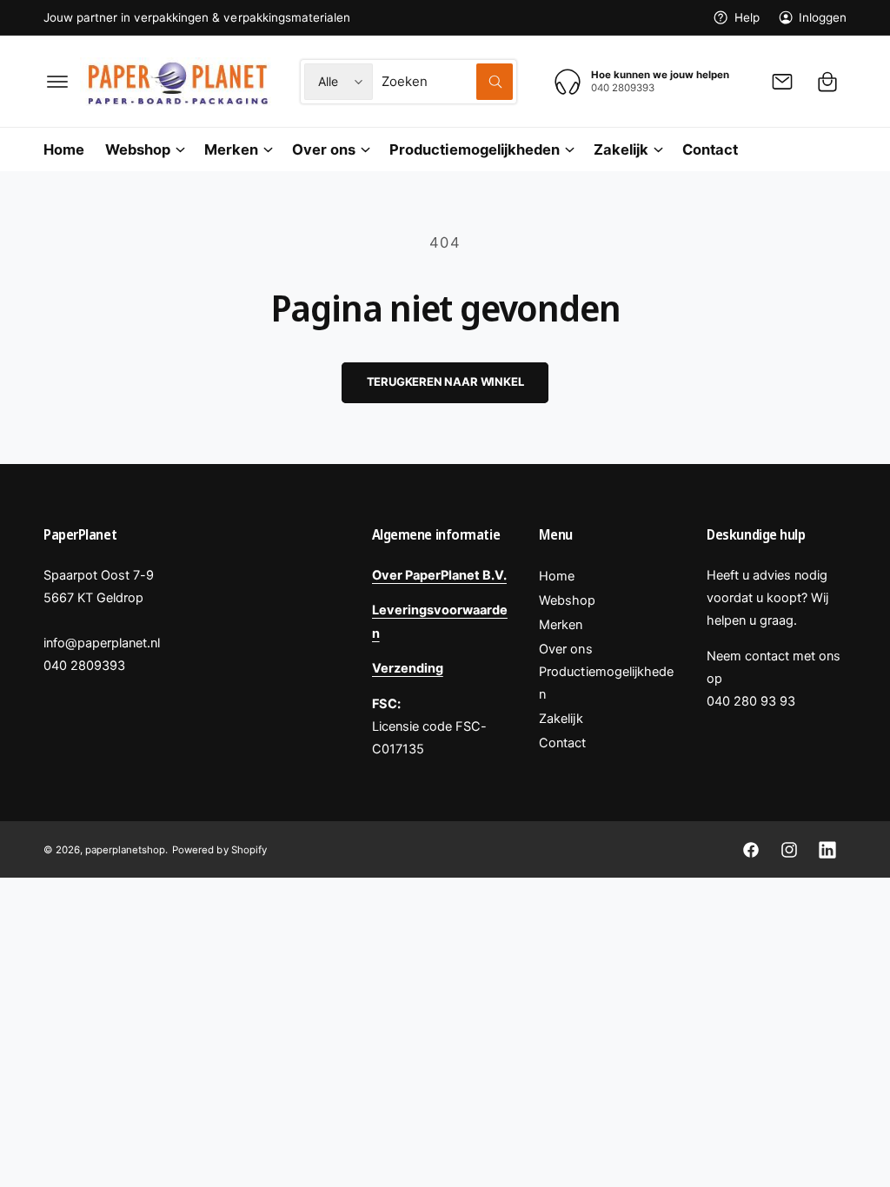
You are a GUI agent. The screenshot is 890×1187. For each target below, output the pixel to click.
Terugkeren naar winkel (445, 381)
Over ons (565, 649)
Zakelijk (560, 718)
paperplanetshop (125, 850)
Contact (562, 743)
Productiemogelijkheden (606, 683)
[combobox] (447, 81)
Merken (560, 625)
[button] (57, 81)
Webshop (567, 600)
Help (746, 17)
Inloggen (823, 17)
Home (557, 576)
